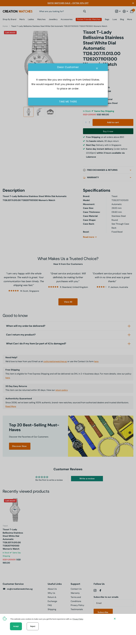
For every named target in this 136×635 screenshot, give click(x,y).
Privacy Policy (78, 619)
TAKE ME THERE (68, 101)
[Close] (123, 618)
